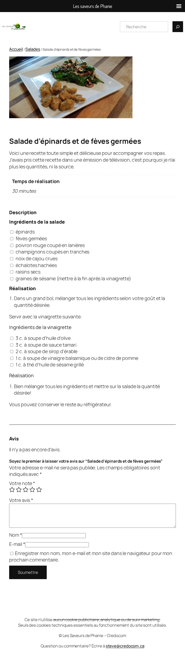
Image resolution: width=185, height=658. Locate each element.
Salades (32, 49)
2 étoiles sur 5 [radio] (19, 490)
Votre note (22, 483)
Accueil (16, 49)
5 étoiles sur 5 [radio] (39, 490)
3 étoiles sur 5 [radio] (25, 490)
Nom (15, 535)
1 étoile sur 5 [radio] (12, 490)
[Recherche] (177, 26)
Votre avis (21, 500)
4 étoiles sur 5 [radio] (32, 490)
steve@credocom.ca (125, 646)
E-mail (17, 544)
